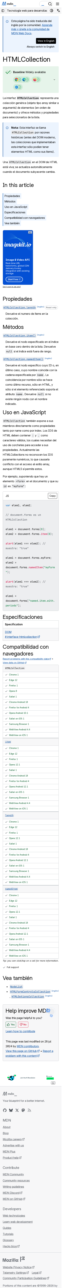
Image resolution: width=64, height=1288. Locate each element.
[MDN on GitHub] (5, 1110)
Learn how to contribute (20, 1031)
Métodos (10, 201)
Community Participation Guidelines (24, 1278)
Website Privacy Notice (17, 1267)
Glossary (8, 1240)
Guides (7, 1228)
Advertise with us (13, 1145)
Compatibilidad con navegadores (24, 217)
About (6, 1127)
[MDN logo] (10, 1094)
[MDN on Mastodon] (23, 1110)
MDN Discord (11, 1192)
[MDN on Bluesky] (11, 1110)
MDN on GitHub (12, 1199)
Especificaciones (14, 212)
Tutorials (8, 1234)
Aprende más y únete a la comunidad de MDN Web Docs (31, 29)
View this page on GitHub (21, 1051)
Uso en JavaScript (15, 207)
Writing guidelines (13, 1186)
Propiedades (12, 196)
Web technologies (14, 1215)
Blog (6, 1133)
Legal (35, 1272)
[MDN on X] (17, 1110)
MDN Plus (9, 1151)
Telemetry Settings (14, 1272)
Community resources (16, 1180)
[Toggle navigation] (57, 4)
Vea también (12, 223)
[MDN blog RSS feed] (29, 1110)
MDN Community (13, 1174)
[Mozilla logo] (14, 1259)
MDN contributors (28, 1046)
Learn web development (18, 1221)
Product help (11, 1157)
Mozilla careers (12, 1139)
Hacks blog (10, 1246)
